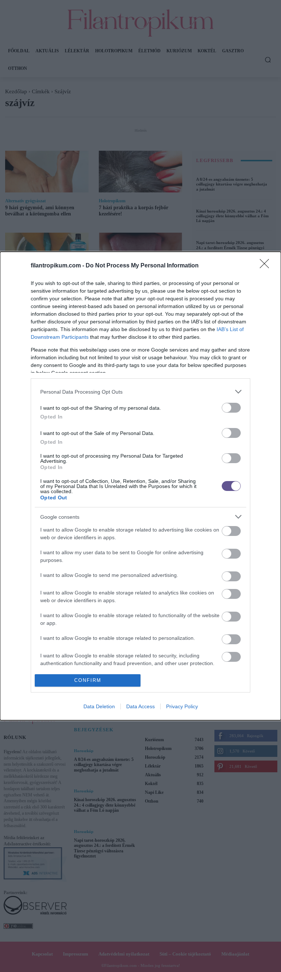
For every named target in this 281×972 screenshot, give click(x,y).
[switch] (231, 408)
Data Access (140, 706)
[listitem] (140, 391)
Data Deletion (99, 706)
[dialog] (140, 486)
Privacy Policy (182, 706)
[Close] (267, 266)
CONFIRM (87, 680)
